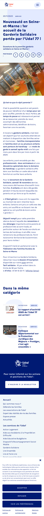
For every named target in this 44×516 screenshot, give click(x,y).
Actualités (7, 419)
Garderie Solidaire (11, 447)
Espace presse (9, 416)
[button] (40, 460)
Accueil (7, 399)
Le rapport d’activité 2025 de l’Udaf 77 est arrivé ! (29, 312)
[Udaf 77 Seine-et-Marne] (9, 4)
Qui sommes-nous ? (12, 404)
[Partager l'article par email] (33, 55)
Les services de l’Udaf (14, 425)
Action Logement (10, 429)
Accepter (22, 488)
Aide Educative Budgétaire (14, 438)
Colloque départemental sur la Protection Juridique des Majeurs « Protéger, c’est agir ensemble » (29, 338)
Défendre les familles (12, 407)
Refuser (22, 496)
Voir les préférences (22, 504)
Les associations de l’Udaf (14, 410)
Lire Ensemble (9, 451)
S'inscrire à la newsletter (22, 384)
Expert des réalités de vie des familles (19, 413)
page (24, 262)
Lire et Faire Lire (10, 454)
